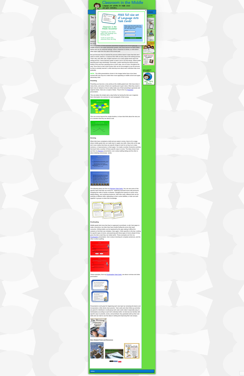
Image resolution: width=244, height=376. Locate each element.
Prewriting (130, 90)
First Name (126, 30)
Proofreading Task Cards (114, 274)
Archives (93, 371)
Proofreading (94, 237)
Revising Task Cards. (116, 188)
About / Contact (149, 12)
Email (125, 33)
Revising (100, 151)
